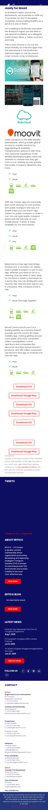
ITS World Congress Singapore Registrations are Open (24, 649)
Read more (33, 807)
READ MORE (12, 581)
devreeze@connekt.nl (27, 467)
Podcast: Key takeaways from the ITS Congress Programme (21, 630)
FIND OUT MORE (14, 661)
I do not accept (23, 807)
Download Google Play (24, 395)
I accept (14, 807)
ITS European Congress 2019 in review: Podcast (21, 640)
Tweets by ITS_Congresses (18, 533)
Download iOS (24, 386)
